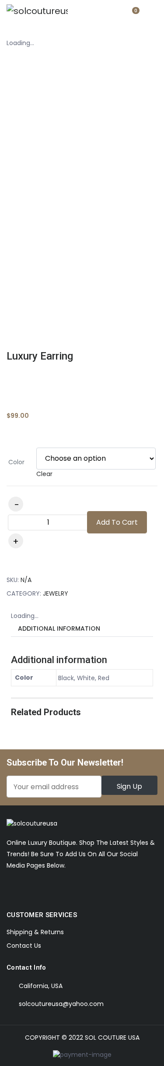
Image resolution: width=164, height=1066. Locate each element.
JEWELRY (55, 593)
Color (16, 462)
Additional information (59, 628)
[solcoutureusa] (37, 11)
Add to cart (117, 522)
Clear (44, 473)
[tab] (59, 629)
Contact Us (24, 945)
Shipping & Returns (35, 932)
